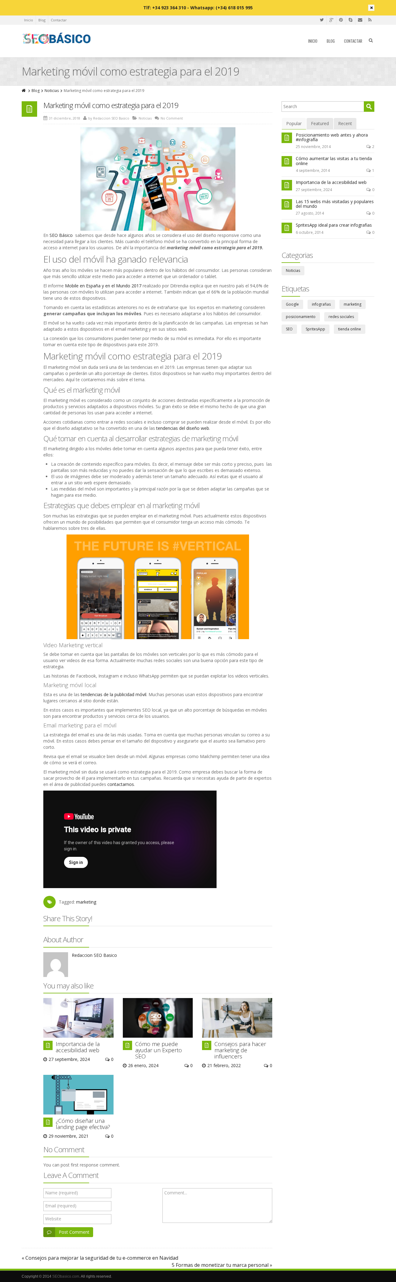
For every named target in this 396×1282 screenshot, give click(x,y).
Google (292, 304)
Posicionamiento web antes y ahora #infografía (332, 137)
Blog (41, 20)
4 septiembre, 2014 (313, 170)
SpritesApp (315, 329)
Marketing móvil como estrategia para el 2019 (111, 105)
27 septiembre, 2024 (314, 189)
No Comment (172, 118)
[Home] (24, 90)
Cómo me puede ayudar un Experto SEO (158, 1050)
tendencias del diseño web (182, 428)
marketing (86, 902)
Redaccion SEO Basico (94, 955)
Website (53, 1219)
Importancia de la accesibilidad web (78, 1047)
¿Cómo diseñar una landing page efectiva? (83, 1124)
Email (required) (60, 1206)
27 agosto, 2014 (310, 213)
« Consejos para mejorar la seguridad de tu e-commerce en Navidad (100, 1257)
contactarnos (120, 784)
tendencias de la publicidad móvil (113, 694)
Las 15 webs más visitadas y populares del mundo (335, 203)
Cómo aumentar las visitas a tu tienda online (334, 160)
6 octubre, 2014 (309, 232)
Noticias (52, 90)
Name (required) (61, 1193)
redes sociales (341, 316)
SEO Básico (61, 235)
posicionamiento (301, 316)
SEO (289, 329)
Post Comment (74, 1232)
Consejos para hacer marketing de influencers (240, 1050)
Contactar (59, 20)
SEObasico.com (65, 1276)
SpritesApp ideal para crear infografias (334, 225)
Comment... (175, 1193)
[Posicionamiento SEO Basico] (57, 39)
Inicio (28, 20)
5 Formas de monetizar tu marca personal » (222, 1265)
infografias (321, 304)
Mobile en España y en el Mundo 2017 (102, 286)
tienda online (349, 329)
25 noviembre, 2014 (313, 146)
